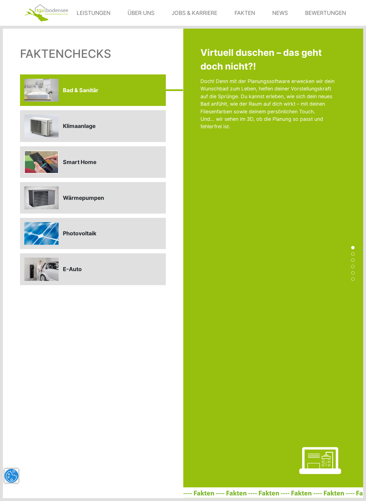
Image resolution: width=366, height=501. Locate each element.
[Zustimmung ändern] (11, 476)
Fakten (244, 12)
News (280, 12)
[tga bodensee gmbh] (46, 12)
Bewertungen (325, 12)
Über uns (141, 12)
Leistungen (93, 12)
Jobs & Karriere (194, 12)
